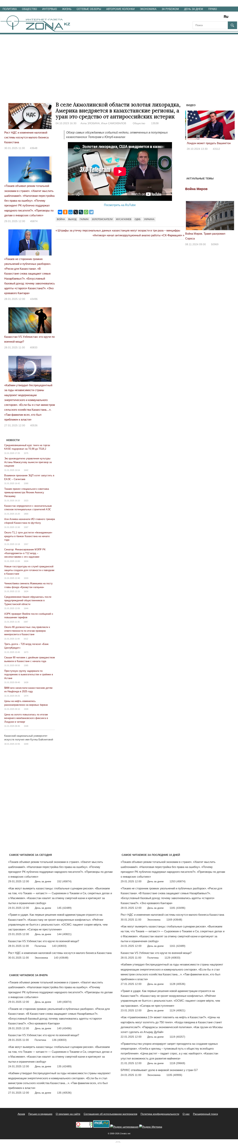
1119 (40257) (177, 1036)
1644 (26, 608)
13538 (155, 123)
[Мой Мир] (70, 212)
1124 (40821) (177, 1010)
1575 (26, 453)
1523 (26, 500)
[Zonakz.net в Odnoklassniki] (216, 17)
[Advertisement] (119, 62)
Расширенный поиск (205, 1113)
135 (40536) (64, 1092)
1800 (26, 514)
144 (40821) (64, 934)
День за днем (193, 8)
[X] (75, 212)
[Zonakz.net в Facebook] (200, 17)
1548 (26, 726)
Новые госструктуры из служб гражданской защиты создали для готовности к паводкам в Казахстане (29, 570)
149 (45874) (64, 1001)
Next (230, 126)
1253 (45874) (178, 881)
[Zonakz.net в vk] (221, 17)
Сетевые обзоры (89, 8)
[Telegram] (91, 212)
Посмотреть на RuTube (120, 205)
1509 (26, 709)
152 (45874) (64, 881)
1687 (26, 622)
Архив (21, 1113)
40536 (34, 425)
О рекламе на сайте (68, 1113)
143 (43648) (61, 957)
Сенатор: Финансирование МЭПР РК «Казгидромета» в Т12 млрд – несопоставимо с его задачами (25, 553)
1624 (26, 591)
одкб (138, 219)
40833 (33, 347)
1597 (26, 527)
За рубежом (170, 8)
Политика (10, 8)
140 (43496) (64, 1028)
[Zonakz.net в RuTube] (227, 17)
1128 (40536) (177, 983)
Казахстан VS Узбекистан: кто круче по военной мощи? (43, 941)
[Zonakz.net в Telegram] (210, 17)
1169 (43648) (174, 919)
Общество (29, 8)
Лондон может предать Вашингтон (207, 143)
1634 (26, 561)
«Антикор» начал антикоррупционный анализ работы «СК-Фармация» (137, 235)
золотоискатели (102, 219)
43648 (33, 148)
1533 (26, 578)
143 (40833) (59, 945)
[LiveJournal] (81, 212)
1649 (26, 744)
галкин (84, 219)
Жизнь (66, 8)
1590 (26, 483)
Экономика (148, 8)
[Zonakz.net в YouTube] (205, 17)
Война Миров (196, 189)
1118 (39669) (177, 1063)
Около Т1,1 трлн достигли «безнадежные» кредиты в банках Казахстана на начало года (28, 536)
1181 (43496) (177, 907)
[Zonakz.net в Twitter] (195, 17)
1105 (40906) (174, 1074)
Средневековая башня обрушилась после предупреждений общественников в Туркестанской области (27, 600)
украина (149, 219)
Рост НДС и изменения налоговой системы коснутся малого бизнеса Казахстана (26, 137)
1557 (26, 544)
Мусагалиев (123, 219)
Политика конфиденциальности (160, 1113)
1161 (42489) (177, 945)
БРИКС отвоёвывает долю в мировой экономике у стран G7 (159, 1070)
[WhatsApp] (86, 212)
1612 (26, 639)
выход (72, 219)
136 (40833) (59, 1039)
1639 (26, 682)
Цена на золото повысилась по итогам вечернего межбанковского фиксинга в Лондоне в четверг (26, 718)
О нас (186, 1113)
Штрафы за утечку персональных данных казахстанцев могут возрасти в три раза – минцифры (118, 230)
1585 (26, 665)
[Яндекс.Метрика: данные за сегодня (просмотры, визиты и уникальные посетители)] (150, 1127)
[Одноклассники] (65, 212)
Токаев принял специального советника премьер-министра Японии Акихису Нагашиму (26, 492)
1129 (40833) (172, 957)
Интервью (49, 8)
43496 (34, 298)
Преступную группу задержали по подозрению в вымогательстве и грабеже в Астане (28, 675)
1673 (26, 652)
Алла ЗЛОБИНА (90, 123)
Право (212, 8)
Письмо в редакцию (40, 1113)
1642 (26, 470)
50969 (214, 244)
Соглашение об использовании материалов (110, 1113)
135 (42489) (64, 1066)
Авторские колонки (120, 8)
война (61, 219)
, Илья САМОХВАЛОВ (113, 123)
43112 (214, 148)
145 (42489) (64, 907)
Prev (190, 126)
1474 (26, 696)
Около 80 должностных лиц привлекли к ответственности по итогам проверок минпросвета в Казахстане (27, 631)
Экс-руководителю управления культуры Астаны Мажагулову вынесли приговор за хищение (28, 462)
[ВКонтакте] (60, 212)
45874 (34, 221)
